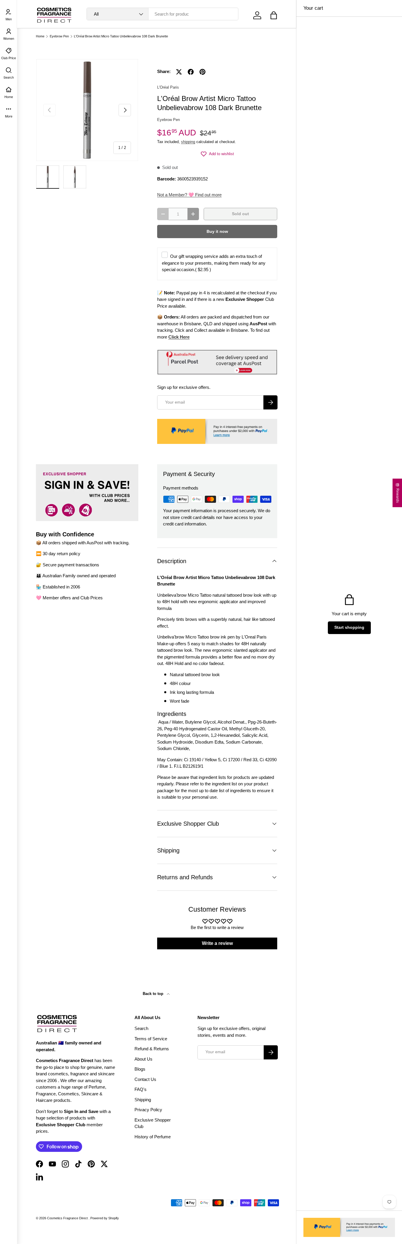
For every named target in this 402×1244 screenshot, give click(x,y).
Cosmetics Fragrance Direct (68, 1218)
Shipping (142, 1099)
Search (141, 1028)
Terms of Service (150, 1038)
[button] (273, 15)
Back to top (154, 993)
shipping (188, 142)
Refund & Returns (151, 1048)
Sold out (240, 214)
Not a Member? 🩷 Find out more (189, 194)
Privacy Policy (148, 1109)
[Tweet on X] (179, 72)
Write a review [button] (217, 943)
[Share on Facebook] (191, 72)
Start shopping (349, 627)
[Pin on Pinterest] (202, 72)
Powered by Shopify (104, 1218)
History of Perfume (152, 1136)
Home (40, 36)
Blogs (139, 1069)
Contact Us (145, 1079)
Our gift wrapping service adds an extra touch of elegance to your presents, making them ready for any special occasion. (213, 263)
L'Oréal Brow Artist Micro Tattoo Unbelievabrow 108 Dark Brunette (121, 36)
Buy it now (217, 231)
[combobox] (162, 14)
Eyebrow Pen (59, 36)
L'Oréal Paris (168, 87)
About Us (143, 1058)
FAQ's (140, 1089)
